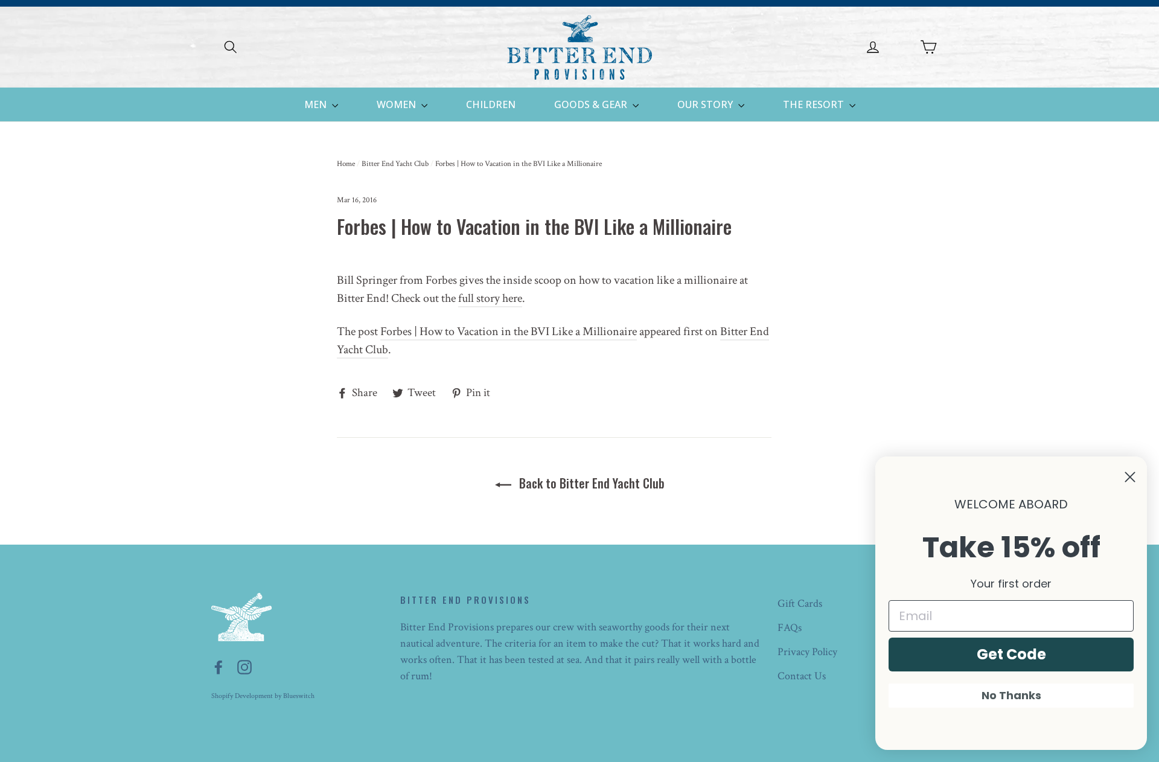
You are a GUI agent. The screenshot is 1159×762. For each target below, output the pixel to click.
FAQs (789, 628)
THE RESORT (814, 104)
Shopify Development (242, 695)
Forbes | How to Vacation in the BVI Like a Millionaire (508, 331)
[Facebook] (218, 667)
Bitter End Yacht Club (395, 164)
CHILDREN (491, 104)
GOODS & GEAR (592, 104)
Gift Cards (799, 603)
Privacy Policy (807, 652)
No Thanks (1011, 695)
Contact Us (801, 676)
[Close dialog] (1130, 477)
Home (346, 164)
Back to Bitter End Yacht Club (590, 483)
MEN (316, 104)
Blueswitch (298, 695)
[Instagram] (244, 667)
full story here (490, 298)
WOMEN (397, 104)
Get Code (1011, 654)
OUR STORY (706, 104)
